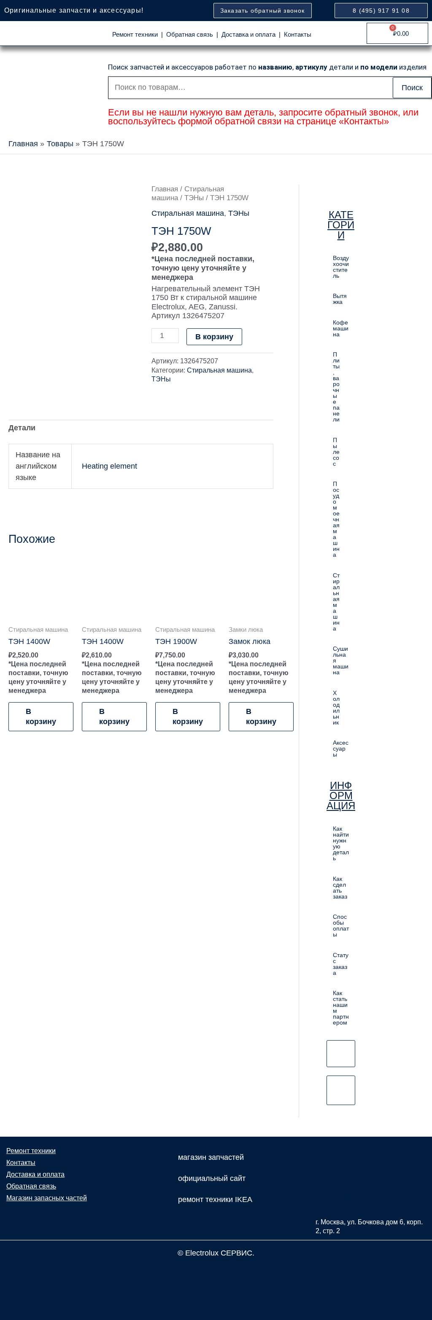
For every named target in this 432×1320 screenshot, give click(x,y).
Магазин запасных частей (46, 1198)
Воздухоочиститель (341, 267)
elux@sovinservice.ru (348, 1162)
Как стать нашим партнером (341, 1008)
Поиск (412, 87)
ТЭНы (194, 198)
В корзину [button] (41, 716)
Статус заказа (340, 964)
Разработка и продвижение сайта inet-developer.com (216, 1271)
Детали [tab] (21, 428)
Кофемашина (340, 328)
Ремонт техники (135, 34)
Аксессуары (340, 748)
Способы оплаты (341, 925)
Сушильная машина (340, 660)
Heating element (109, 466)
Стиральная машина (187, 213)
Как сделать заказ (340, 887)
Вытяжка (340, 298)
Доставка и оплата (248, 34)
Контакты (297, 34)
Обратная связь (189, 34)
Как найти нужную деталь (341, 843)
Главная (164, 189)
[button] (341, 387)
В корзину (214, 337)
